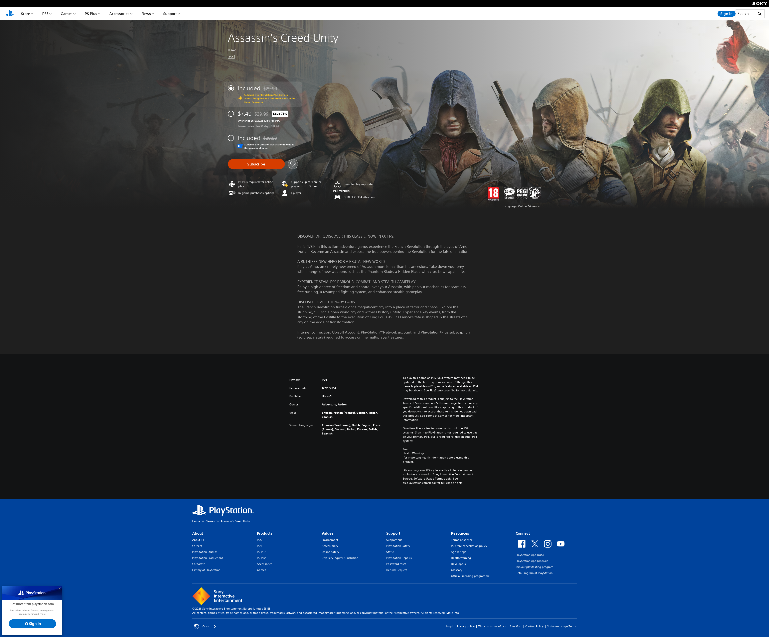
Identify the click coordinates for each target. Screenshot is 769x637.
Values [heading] (327, 533)
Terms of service (462, 540)
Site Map (515, 626)
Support (170, 13)
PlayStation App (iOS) (530, 555)
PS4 (259, 546)
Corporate (198, 564)
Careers (197, 546)
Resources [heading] (460, 533)
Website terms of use (492, 626)
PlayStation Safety (398, 546)
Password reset (396, 564)
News (146, 13)
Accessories (119, 13)
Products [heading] (264, 533)
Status (390, 552)
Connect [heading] (523, 533)
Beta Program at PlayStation (534, 573)
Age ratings (458, 552)
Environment (330, 540)
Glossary (456, 570)
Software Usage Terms (562, 626)
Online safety (330, 552)
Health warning (461, 558)
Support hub (394, 540)
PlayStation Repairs (399, 558)
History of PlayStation (206, 570)
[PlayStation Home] (10, 13)
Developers (458, 564)
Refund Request (396, 570)
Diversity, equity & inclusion (340, 558)
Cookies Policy (534, 626)
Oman (206, 626)
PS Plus (91, 13)
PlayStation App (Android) (532, 561)
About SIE (198, 540)
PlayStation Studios (204, 552)
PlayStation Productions (207, 558)
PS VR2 (261, 552)
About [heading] (197, 533)
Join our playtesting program (534, 567)
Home (196, 521)
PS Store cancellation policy (469, 546)
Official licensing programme (470, 576)
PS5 (45, 13)
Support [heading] (393, 533)
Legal (449, 626)
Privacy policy (466, 626)
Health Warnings (414, 453)
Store (25, 13)
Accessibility (330, 546)
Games (66, 13)
